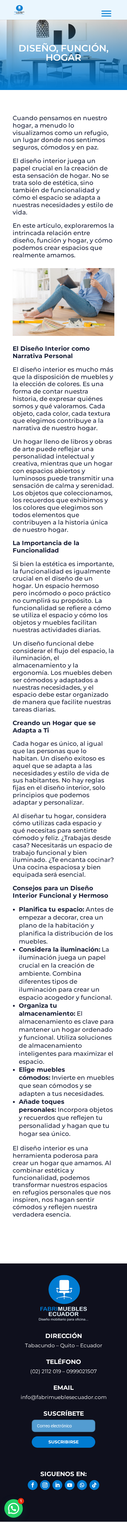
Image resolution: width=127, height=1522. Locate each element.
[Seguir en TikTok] (94, 1485)
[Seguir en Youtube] (70, 1485)
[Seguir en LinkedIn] (57, 1485)
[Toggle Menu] (106, 13)
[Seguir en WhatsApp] (82, 1485)
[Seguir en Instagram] (45, 1485)
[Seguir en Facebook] (33, 1485)
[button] (13, 1508)
